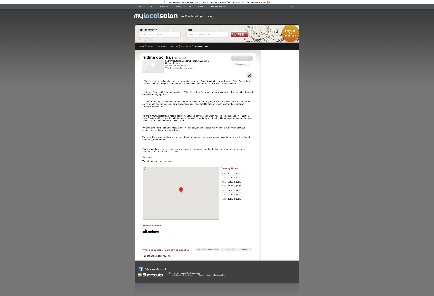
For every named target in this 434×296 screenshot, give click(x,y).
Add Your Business (218, 6)
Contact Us (165, 6)
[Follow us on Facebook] (141, 269)
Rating (244, 249)
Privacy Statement (188, 275)
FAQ (151, 6)
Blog (189, 6)
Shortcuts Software (206, 275)
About (178, 6)
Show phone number (176, 65)
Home (140, 6)
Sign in (293, 6)
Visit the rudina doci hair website (180, 68)
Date (228, 249)
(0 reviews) (180, 58)
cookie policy (240, 2)
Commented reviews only (207, 249)
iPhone (201, 6)
